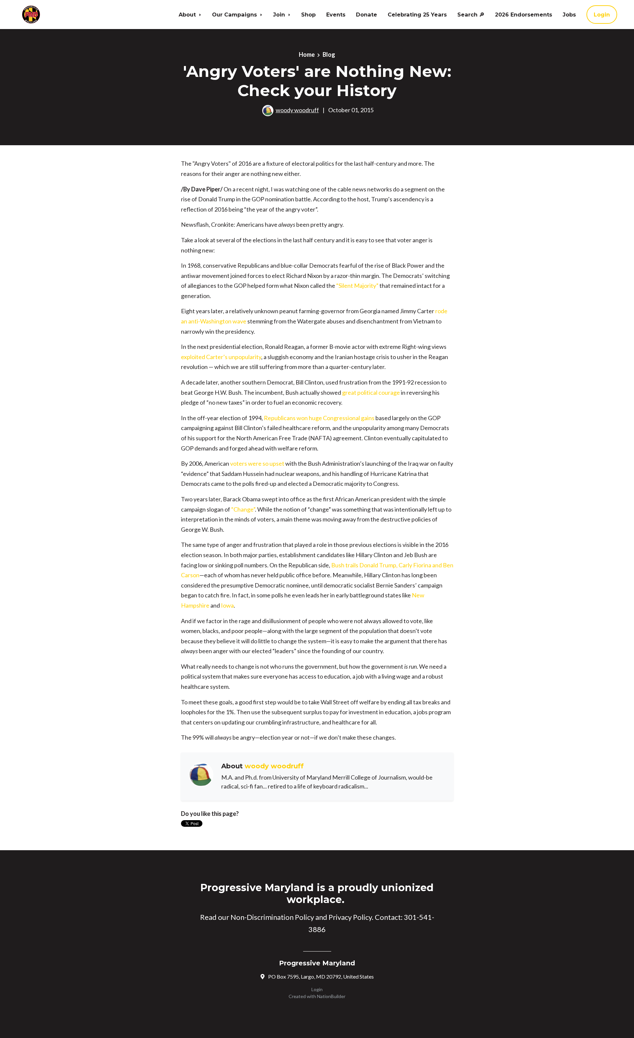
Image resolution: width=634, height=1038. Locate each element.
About (188, 14)
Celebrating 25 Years (417, 14)
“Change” (243, 509)
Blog (329, 54)
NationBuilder (331, 996)
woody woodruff (297, 110)
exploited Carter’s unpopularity (221, 356)
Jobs (569, 14)
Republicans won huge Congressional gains (319, 417)
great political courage (371, 392)
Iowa (227, 605)
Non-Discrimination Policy (272, 917)
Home (307, 54)
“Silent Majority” (357, 285)
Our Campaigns (235, 14)
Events (335, 14)
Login (602, 14)
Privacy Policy (350, 917)
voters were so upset (257, 463)
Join (280, 14)
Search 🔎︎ (470, 14)
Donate (366, 14)
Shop (308, 14)
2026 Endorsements (523, 14)
